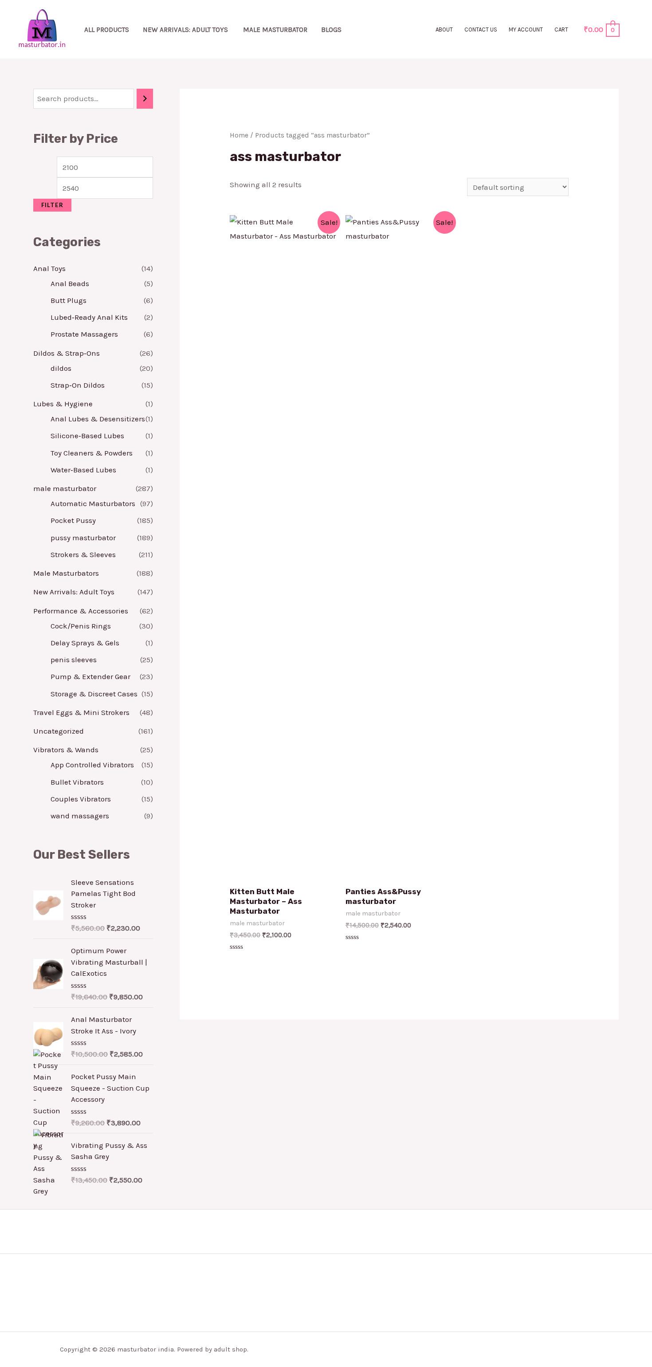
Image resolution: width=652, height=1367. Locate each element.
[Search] (145, 99)
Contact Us (480, 29)
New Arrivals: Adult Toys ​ (186, 30)
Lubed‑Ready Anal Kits (89, 317)
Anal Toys (49, 268)
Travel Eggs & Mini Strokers (81, 712)
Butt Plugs (68, 300)
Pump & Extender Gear (90, 676)
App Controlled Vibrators (92, 764)
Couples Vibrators (81, 798)
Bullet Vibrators (77, 782)
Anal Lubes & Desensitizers (98, 418)
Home (239, 135)
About (444, 29)
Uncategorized (58, 731)
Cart (561, 29)
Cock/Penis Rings (81, 625)
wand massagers (80, 815)
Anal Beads (70, 283)
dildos (61, 368)
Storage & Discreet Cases (94, 693)
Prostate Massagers (84, 334)
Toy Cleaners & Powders (92, 452)
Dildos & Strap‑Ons (66, 353)
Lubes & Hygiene (63, 403)
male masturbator (275, 30)
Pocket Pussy (73, 520)
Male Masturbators (66, 573)
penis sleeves (74, 659)
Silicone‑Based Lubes (87, 435)
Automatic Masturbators (93, 503)
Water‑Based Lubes (83, 469)
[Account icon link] (632, 29)
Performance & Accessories (80, 610)
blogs (331, 30)
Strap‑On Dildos (78, 385)
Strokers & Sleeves (83, 554)
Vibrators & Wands (65, 749)
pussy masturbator (83, 537)
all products (106, 30)
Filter (52, 204)
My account (526, 29)
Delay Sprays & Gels (85, 642)
